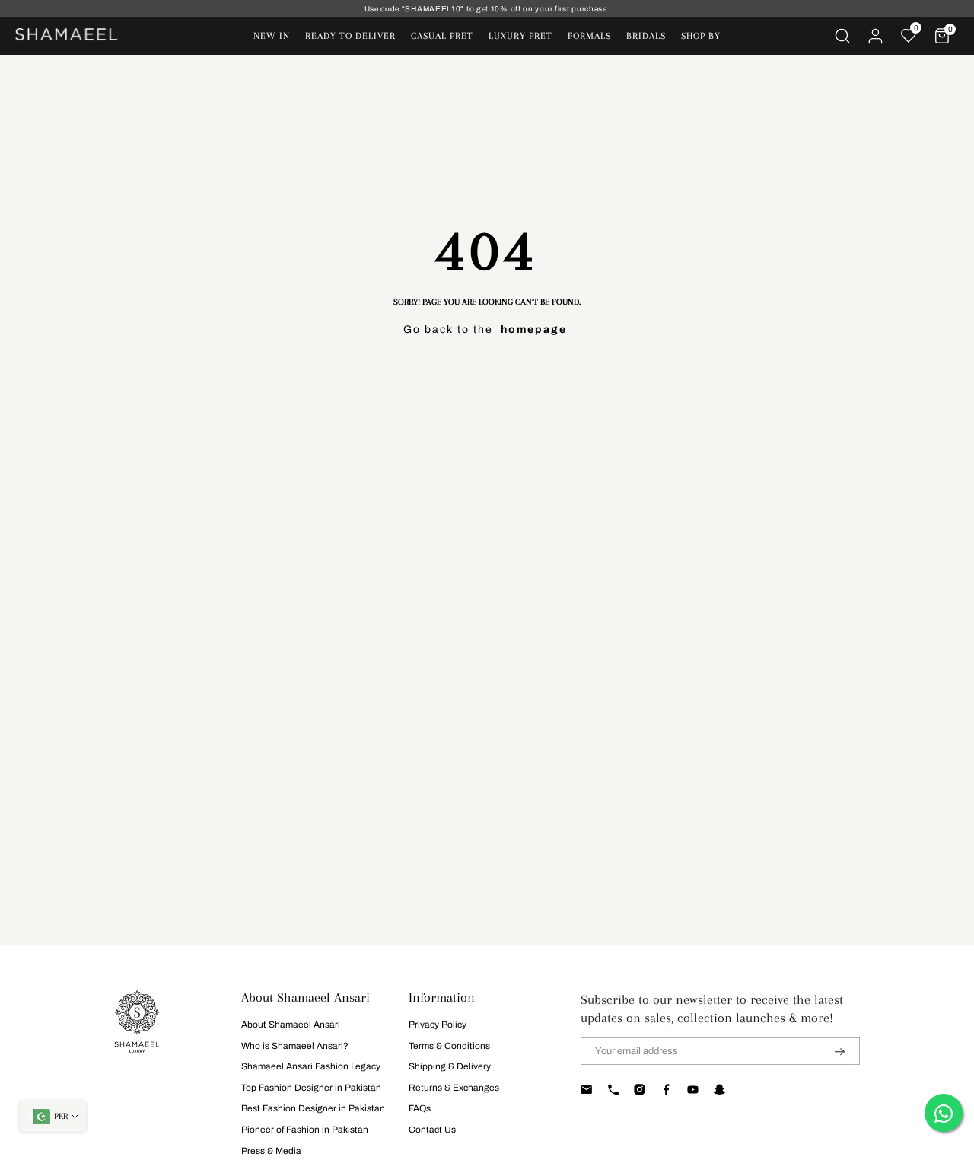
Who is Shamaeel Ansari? (295, 1046)
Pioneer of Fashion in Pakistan (304, 1129)
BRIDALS (646, 35)
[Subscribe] (830, 1051)
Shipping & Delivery (450, 1066)
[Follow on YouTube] (693, 1089)
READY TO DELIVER (350, 35)
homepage (534, 329)
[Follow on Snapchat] (719, 1089)
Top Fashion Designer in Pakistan (311, 1087)
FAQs (420, 1108)
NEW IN (271, 35)
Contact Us (432, 1129)
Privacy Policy (437, 1024)
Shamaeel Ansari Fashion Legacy (310, 1066)
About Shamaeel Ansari (290, 1024)
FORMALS (589, 35)
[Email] (586, 1089)
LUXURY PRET (520, 35)
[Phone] (613, 1089)
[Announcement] (487, 8)
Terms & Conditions (449, 1046)
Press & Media (271, 1151)
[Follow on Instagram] (639, 1089)
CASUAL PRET (442, 35)
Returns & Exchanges (454, 1087)
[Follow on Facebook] (666, 1089)
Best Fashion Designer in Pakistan (313, 1108)
